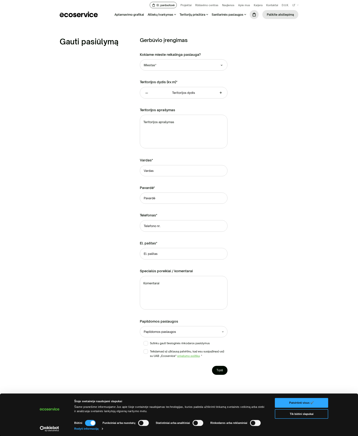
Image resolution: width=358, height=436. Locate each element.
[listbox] (183, 65)
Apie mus (244, 5)
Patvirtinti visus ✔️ (301, 402)
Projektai (185, 5)
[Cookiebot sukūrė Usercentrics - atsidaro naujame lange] (49, 429)
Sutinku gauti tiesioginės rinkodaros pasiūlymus (180, 343)
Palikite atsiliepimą (280, 14)
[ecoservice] (79, 16)
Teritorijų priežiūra (192, 14)
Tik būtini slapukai (301, 413)
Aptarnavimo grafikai (129, 14)
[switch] (143, 423)
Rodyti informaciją (86, 428)
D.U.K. (285, 5)
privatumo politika (188, 355)
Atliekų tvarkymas (160, 14)
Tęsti (219, 370)
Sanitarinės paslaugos (227, 14)
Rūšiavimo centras (206, 5)
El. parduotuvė (166, 5)
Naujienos (228, 5)
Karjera (258, 5)
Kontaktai (272, 5)
